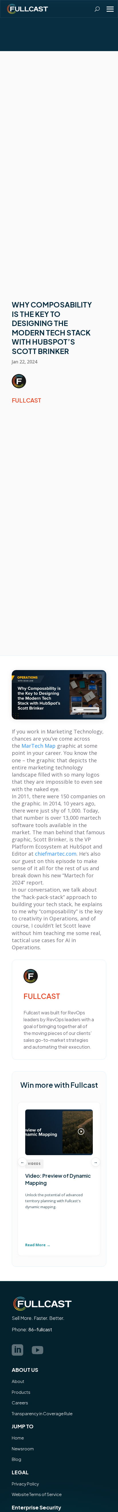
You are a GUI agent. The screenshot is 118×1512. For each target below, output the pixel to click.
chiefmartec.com (55, 853)
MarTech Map (38, 745)
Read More (35, 1244)
